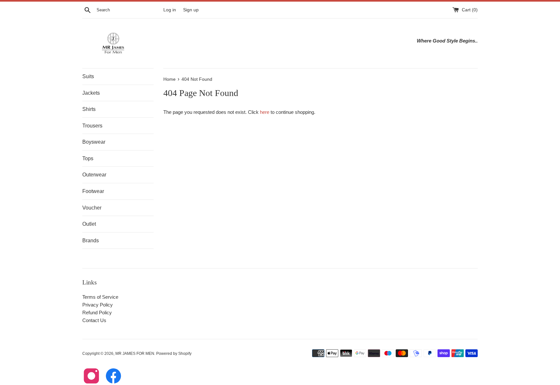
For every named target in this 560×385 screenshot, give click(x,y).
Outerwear (94, 174)
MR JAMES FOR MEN (134, 353)
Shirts (89, 109)
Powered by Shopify (174, 353)
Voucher (91, 208)
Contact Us (94, 320)
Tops (87, 158)
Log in (169, 9)
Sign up (191, 9)
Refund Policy (97, 312)
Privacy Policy (97, 304)
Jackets (91, 93)
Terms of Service (100, 297)
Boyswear (93, 142)
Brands (90, 240)
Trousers (92, 125)
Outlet (89, 224)
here (264, 112)
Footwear (93, 191)
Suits (88, 76)
